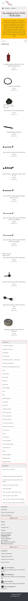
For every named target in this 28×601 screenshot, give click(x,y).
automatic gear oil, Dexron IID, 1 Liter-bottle (13, 480)
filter (4, 370)
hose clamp (6, 437)
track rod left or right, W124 (10, 152)
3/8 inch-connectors (8, 426)
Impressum (4, 509)
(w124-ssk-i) (21, 257)
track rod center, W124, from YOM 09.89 (14, 240)
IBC (3, 395)
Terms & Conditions (6, 515)
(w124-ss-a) (22, 152)
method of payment (6, 553)
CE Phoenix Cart (14, 596)
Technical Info (5, 527)
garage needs (6, 458)
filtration (5, 381)
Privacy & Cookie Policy (7, 512)
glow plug (5, 384)
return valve (6, 430)
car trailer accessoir (8, 345)
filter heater (6, 373)
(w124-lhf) (14, 331)
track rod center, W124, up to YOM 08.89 (14, 218)
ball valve (5, 405)
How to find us (5, 562)
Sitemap (3, 530)
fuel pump (5, 402)
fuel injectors (6, 356)
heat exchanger (7, 454)
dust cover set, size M (10, 110)
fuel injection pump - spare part (11, 359)
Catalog (7, 8)
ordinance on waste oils (7, 559)
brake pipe (5, 352)
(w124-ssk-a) (22, 282)
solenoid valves (7, 409)
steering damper (11, 132)
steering (13, 8)
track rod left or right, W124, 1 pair (12, 174)
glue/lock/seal (6, 398)
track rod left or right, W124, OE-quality (14, 196)
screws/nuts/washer (8, 444)
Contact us (4, 588)
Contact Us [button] (14, 547)
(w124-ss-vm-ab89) (14, 241)
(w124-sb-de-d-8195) (14, 86)
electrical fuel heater (8, 363)
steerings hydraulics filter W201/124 (14, 329)
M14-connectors (7, 416)
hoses (4, 433)
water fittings (6, 388)
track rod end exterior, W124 (10, 282)
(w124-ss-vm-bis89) (14, 219)
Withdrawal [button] (14, 518)
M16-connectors (7, 419)
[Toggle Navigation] (3, 3)
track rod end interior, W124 (10, 257)
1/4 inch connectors (8, 423)
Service (3, 524)
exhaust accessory (8, 349)
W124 (4, 451)
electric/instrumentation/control (11, 366)
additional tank (7, 461)
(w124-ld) (18, 132)
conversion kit (6, 447)
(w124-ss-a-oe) (14, 197)
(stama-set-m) (20, 110)
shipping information (6, 556)
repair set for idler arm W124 (11, 305)
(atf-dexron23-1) (15, 66)
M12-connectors (7, 412)
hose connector (7, 440)
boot (4, 391)
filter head (5, 377)
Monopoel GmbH (16, 594)
